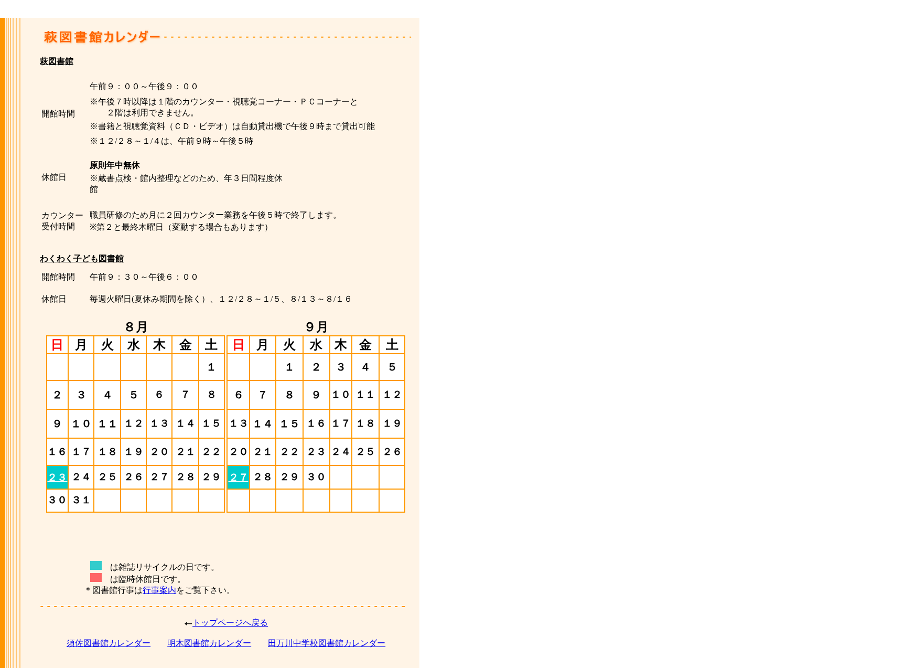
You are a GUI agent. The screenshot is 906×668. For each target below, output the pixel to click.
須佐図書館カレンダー (108, 643)
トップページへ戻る (230, 622)
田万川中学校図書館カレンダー (326, 643)
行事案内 (159, 590)
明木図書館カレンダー (209, 643)
